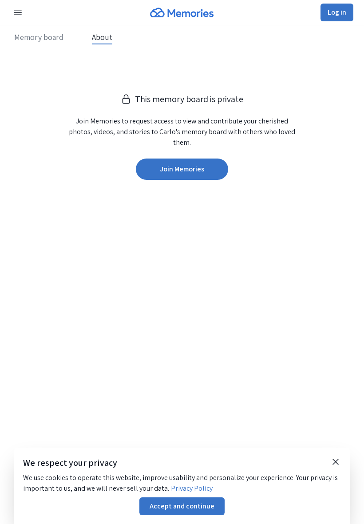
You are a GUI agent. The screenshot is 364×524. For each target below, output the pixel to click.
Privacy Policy (192, 488)
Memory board (38, 37)
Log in (337, 12)
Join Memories (182, 169)
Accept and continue (182, 506)
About (102, 37)
